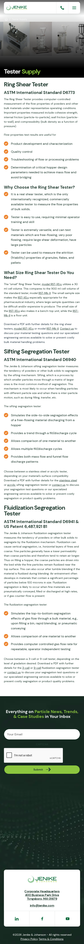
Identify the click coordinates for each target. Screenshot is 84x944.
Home (6, 19)
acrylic (11, 485)
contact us (58, 485)
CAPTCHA (42, 744)
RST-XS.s (23, 297)
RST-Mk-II (44, 293)
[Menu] (74, 8)
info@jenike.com (42, 905)
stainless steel (68, 480)
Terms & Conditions (51, 939)
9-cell (37, 668)
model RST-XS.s (52, 284)
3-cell (25, 668)
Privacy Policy (29, 939)
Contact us (67, 328)
